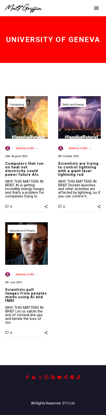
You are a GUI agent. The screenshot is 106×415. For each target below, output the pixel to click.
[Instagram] (47, 377)
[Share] (66, 377)
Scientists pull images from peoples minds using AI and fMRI (26, 295)
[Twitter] (40, 377)
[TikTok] (79, 377)
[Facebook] (27, 377)
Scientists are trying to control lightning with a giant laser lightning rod (78, 169)
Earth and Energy (73, 104)
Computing (17, 104)
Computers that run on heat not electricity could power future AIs (24, 169)
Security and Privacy (22, 230)
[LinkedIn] (34, 377)
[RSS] (53, 377)
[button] (46, 206)
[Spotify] (72, 377)
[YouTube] (59, 377)
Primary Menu (96, 8)
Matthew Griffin (25, 148)
